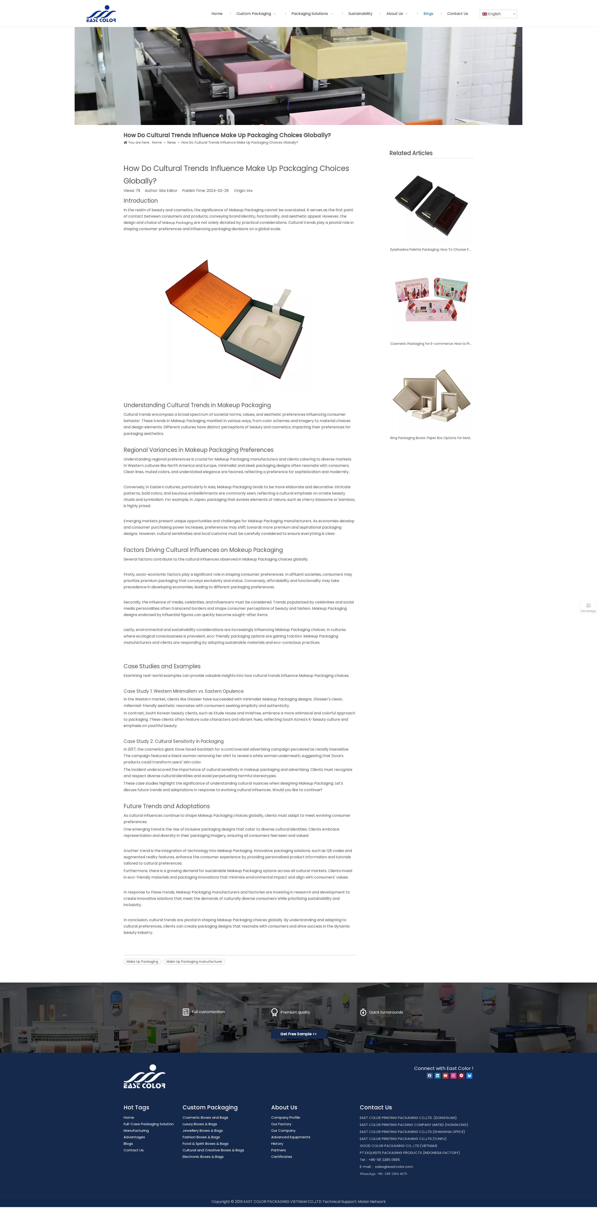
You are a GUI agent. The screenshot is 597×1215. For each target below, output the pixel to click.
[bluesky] (469, 1076)
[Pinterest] (461, 1076)
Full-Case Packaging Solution (149, 1124)
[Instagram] (453, 1076)
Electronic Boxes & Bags (203, 1156)
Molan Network (372, 1201)
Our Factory (281, 1124)
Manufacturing (136, 1130)
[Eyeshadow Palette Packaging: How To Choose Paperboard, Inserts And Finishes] (431, 204)
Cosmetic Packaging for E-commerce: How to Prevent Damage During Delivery (431, 343)
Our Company (283, 1130)
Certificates (281, 1156)
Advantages (134, 1137)
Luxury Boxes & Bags (200, 1124)
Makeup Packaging (177, 222)
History (277, 1143)
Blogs (128, 1143)
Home (129, 1117)
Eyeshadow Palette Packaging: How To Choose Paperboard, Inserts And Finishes (431, 249)
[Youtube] (445, 1076)
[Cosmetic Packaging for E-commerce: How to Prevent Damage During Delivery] (431, 298)
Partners (278, 1150)
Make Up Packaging (142, 961)
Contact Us (134, 1150)
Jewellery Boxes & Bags (203, 1130)
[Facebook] (430, 1076)
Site (249, 190)
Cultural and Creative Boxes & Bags (213, 1150)
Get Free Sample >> (298, 1034)
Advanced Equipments (290, 1137)
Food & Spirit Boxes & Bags (206, 1143)
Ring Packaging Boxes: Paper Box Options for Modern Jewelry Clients (431, 438)
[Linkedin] (438, 1076)
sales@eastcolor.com (394, 1166)
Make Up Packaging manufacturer (194, 961)
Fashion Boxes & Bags (201, 1137)
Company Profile (285, 1117)
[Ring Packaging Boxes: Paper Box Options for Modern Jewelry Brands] (431, 392)
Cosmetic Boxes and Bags (205, 1117)
